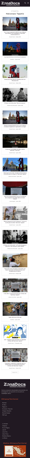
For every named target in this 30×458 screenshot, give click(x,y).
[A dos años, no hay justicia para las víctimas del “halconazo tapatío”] (15, 285)
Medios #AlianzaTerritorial (15, 443)
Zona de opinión (15, 54)
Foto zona (15, 194)
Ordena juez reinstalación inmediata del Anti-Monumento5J (15, 80)
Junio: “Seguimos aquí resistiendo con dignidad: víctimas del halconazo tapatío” (15, 340)
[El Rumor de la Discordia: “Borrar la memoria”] (15, 95)
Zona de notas (15, 29)
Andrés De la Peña (12, 176)
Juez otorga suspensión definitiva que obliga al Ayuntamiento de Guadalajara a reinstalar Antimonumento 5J (15, 33)
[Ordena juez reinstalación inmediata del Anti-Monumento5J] (15, 71)
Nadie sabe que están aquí (15, 317)
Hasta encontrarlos (15, 170)
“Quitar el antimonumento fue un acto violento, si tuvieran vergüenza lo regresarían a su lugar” (15, 126)
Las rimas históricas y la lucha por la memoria (15, 57)
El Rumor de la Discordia (12, 105)
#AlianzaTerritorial (9, 399)
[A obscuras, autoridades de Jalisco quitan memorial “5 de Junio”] (15, 141)
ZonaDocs (12, 59)
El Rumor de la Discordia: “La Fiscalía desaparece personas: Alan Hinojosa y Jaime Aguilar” (15, 245)
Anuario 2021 (15, 337)
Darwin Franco (12, 36)
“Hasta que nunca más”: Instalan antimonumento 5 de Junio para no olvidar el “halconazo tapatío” (15, 173)
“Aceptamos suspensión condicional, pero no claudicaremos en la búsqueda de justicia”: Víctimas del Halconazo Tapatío (15, 365)
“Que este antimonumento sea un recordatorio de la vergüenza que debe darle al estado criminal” (15, 198)
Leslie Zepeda (12, 201)
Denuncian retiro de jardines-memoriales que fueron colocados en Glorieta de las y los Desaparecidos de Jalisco (15, 270)
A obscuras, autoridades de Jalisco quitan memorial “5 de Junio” (15, 150)
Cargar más (14, 372)
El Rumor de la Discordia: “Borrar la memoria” (15, 103)
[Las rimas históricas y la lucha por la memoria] (15, 49)
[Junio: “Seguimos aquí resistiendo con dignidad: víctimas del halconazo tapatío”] (15, 331)
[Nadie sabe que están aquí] (15, 309)
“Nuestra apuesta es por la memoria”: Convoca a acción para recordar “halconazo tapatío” (15, 222)
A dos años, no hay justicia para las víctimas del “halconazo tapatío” (15, 294)
